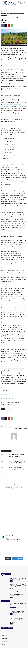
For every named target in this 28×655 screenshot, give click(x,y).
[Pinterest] (9, 25)
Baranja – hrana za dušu (6, 426)
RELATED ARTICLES (6, 451)
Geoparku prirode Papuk (9, 353)
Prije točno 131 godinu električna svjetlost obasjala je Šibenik (17, 611)
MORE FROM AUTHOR (17, 451)
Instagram (16, 569)
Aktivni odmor (12, 607)
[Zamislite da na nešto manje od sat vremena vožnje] (5, 549)
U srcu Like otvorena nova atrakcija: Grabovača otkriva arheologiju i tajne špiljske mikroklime (18, 605)
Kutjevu (22, 336)
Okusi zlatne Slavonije (10, 409)
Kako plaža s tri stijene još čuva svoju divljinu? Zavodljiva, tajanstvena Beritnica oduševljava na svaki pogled (17, 620)
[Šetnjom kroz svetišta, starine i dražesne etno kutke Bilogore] (4, 462)
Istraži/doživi (8, 13)
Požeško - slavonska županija (7, 410)
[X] (5, 25)
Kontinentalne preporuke (16, 13)
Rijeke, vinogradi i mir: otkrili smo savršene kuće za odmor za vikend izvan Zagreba (18, 585)
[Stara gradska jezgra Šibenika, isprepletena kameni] (5, 543)
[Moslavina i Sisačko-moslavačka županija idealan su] (23, 554)
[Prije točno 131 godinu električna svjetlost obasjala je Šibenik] (5, 614)
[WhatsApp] (12, 25)
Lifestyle (22, 13)
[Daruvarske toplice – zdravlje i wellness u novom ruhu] (4, 456)
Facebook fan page (7, 398)
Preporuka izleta (4, 15)
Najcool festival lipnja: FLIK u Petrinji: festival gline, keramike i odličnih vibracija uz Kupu (17, 469)
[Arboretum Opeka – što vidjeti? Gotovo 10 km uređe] (14, 549)
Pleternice (23, 297)
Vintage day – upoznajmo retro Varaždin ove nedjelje (21, 427)
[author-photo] (14, 440)
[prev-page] (2, 474)
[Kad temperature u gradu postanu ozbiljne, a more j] (5, 554)
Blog (11, 588)
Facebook (7, 569)
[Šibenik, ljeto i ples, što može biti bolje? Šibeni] (23, 543)
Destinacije (7, 11)
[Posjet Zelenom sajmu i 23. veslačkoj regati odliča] (14, 554)
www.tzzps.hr (5, 394)
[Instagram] (15, 445)
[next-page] (4, 474)
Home (2, 11)
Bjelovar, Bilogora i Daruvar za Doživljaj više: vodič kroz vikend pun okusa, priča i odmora (18, 578)
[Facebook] (2, 25)
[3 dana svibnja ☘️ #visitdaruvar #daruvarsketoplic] (23, 549)
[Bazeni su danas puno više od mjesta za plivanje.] (14, 543)
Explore (4, 22)
